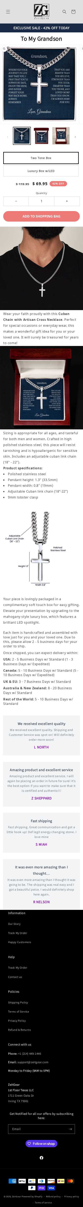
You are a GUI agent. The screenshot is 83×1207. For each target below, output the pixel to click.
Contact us (15, 977)
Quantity (41, 193)
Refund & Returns (19, 1030)
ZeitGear (16, 1196)
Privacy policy (71, 1196)
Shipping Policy (18, 1002)
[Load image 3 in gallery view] (61, 136)
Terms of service (43, 1202)
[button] (8, 11)
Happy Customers (19, 942)
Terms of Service (18, 1011)
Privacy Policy (17, 1020)
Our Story (14, 924)
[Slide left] (7, 136)
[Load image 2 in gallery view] (41, 136)
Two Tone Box (41, 158)
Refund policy (53, 1196)
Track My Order (17, 933)
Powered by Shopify (32, 1196)
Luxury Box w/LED (41, 171)
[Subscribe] (70, 1129)
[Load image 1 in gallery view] (22, 136)
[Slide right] (75, 136)
